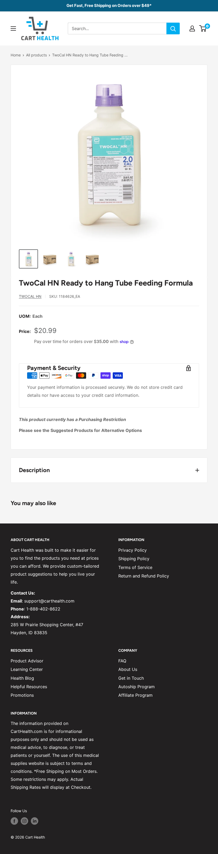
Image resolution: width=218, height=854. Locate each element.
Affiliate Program (135, 695)
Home (16, 55)
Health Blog (22, 678)
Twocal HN (30, 296)
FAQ (122, 660)
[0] (203, 28)
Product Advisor (27, 660)
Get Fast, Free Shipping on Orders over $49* (109, 5)
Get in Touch (131, 678)
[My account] (192, 28)
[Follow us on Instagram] (24, 821)
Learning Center (27, 669)
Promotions (22, 695)
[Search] (173, 28)
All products (36, 55)
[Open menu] (13, 28)
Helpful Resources (29, 686)
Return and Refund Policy (143, 576)
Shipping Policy (133, 558)
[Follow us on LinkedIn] (34, 821)
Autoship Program (136, 686)
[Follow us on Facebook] (14, 821)
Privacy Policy (132, 550)
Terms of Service (135, 567)
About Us (127, 669)
